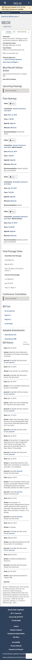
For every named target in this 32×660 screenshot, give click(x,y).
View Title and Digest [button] (10, 62)
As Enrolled (9, 324)
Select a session (6, 12)
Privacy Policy (15, 646)
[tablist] (16, 318)
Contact (16, 626)
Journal (11, 362)
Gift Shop (16, 637)
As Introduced (9, 311)
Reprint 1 (8, 315)
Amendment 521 (10, 335)
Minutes (13, 128)
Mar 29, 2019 (12, 151)
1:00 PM (11, 156)
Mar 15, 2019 (12, 115)
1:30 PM (11, 119)
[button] (12, 59)
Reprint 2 (8, 319)
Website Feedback (16, 630)
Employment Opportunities (16, 633)
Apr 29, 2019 (12, 188)
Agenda (12, 123)
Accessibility (16, 642)
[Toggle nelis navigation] (5, 2)
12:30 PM (11, 227)
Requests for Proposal (16, 649)
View (13, 104)
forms (19, 7)
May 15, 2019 (12, 223)
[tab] (8, 31)
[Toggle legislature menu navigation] (28, 2)
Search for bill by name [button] (9, 17)
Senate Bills (7, 27)
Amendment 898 (10, 339)
